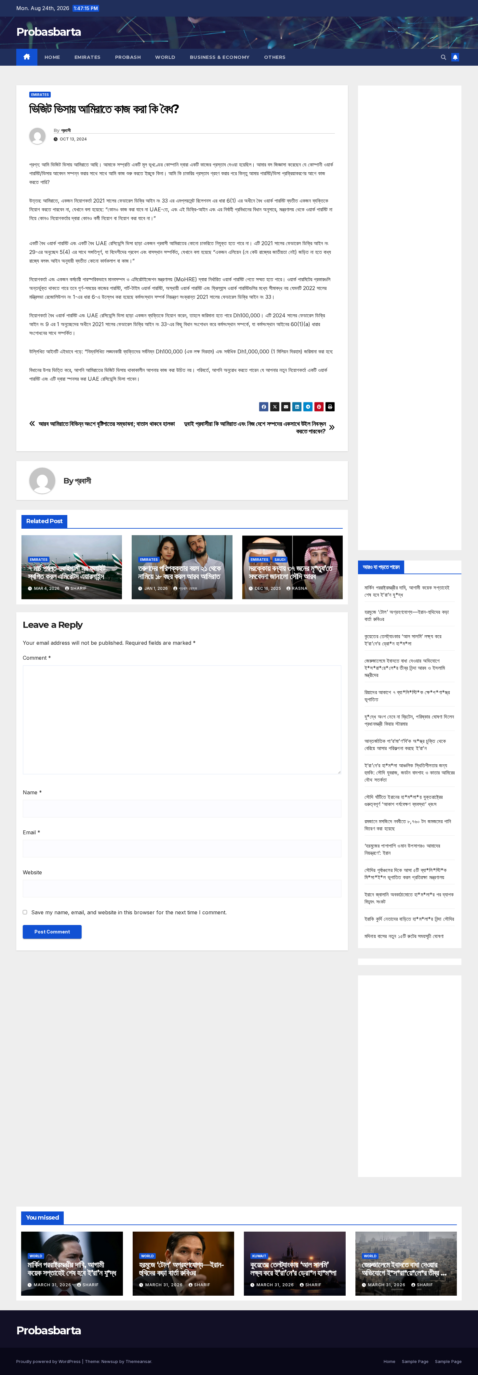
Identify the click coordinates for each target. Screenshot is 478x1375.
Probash (128, 57)
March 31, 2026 (53, 1284)
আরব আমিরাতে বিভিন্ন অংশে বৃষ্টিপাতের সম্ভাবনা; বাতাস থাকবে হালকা (107, 424)
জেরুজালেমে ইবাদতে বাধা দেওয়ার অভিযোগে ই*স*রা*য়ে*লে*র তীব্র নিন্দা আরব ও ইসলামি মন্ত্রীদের (405, 667)
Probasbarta (48, 32)
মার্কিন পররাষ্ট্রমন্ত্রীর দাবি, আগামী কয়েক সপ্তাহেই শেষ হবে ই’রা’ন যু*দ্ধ (72, 1268)
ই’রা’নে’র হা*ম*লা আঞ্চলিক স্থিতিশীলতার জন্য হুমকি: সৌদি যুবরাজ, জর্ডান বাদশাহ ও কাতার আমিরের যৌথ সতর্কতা (410, 772)
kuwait (259, 1256)
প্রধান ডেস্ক (188, 588)
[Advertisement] (410, 318)
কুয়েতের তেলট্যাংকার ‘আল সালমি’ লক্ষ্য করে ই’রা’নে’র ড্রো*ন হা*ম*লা (293, 1268)
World (165, 57)
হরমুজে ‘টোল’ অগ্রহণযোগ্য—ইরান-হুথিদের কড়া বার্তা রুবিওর (181, 1268)
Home (52, 57)
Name (32, 792)
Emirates (87, 57)
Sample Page (415, 1361)
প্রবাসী (66, 130)
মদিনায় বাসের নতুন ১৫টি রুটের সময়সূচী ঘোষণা (404, 936)
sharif (79, 588)
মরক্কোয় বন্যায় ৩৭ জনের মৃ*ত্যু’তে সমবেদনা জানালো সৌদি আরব (290, 572)
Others (275, 57)
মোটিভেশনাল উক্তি (45, 397)
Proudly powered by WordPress (49, 1361)
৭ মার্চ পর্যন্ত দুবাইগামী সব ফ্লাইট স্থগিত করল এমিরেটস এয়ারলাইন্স (66, 572)
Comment (37, 657)
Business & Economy (220, 57)
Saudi (279, 560)
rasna (300, 588)
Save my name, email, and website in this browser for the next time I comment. (129, 912)
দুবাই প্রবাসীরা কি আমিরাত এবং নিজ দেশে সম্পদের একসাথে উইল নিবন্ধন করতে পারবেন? (255, 427)
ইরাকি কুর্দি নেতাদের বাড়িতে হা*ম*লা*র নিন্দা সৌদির (409, 919)
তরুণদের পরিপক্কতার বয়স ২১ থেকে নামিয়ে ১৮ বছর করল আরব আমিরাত (179, 572)
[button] (443, 57)
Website (32, 872)
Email (31, 832)
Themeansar (138, 1361)
